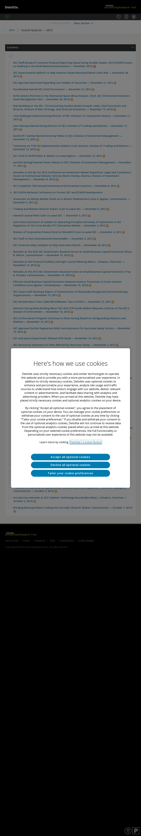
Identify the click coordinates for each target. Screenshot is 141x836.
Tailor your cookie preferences (70, 473)
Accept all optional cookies (70, 457)
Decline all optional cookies (70, 465)
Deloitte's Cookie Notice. (86, 442)
